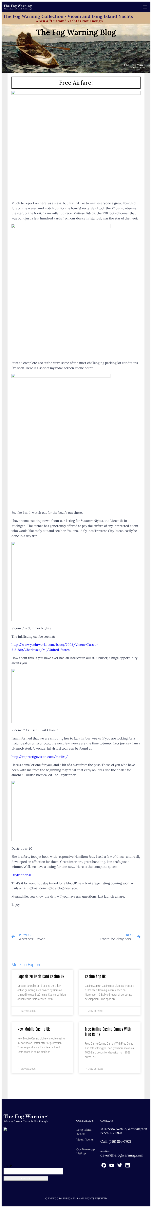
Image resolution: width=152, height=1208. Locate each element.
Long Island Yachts (83, 1131)
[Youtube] (111, 1165)
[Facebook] (103, 1165)
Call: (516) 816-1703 (115, 1141)
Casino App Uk (95, 976)
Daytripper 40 (21, 875)
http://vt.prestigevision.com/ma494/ (39, 757)
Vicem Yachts (84, 1139)
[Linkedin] (127, 1165)
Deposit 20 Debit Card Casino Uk (40, 976)
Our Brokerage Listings (86, 1151)
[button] (145, 7)
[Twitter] (119, 1165)
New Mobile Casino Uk (33, 1028)
